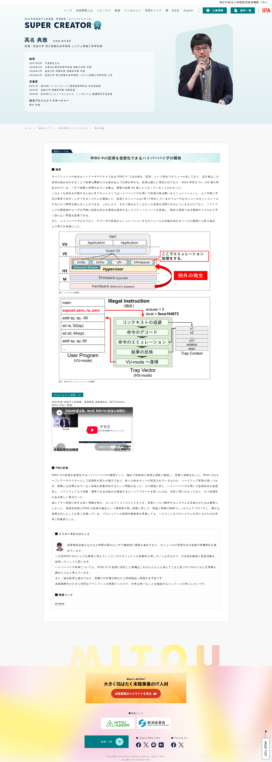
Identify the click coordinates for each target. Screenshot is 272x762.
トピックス (104, 10)
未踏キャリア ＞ (47, 128)
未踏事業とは (84, 10)
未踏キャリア (153, 10)
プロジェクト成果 (65, 395)
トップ (68, 10)
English (188, 10)
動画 (117, 10)
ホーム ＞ (30, 128)
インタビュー (132, 10)
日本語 (175, 10)
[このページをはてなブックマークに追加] (161, 745)
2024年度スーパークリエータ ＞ (75, 128)
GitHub (60, 603)
